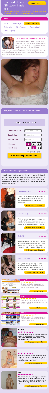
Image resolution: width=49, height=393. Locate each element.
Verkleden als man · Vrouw (35, 386)
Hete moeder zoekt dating (34, 250)
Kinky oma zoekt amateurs (34, 205)
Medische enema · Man (35, 342)
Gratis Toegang (37, 3)
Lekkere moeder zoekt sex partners (34, 228)
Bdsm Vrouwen (21, 27)
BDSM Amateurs (38, 324)
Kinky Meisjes (17, 23)
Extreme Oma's (35, 27)
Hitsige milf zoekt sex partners (34, 272)
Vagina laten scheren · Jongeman (36, 363)
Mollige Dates (38, 291)
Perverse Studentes (32, 23)
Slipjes (38, 308)
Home (6, 23)
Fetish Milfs (8, 27)
